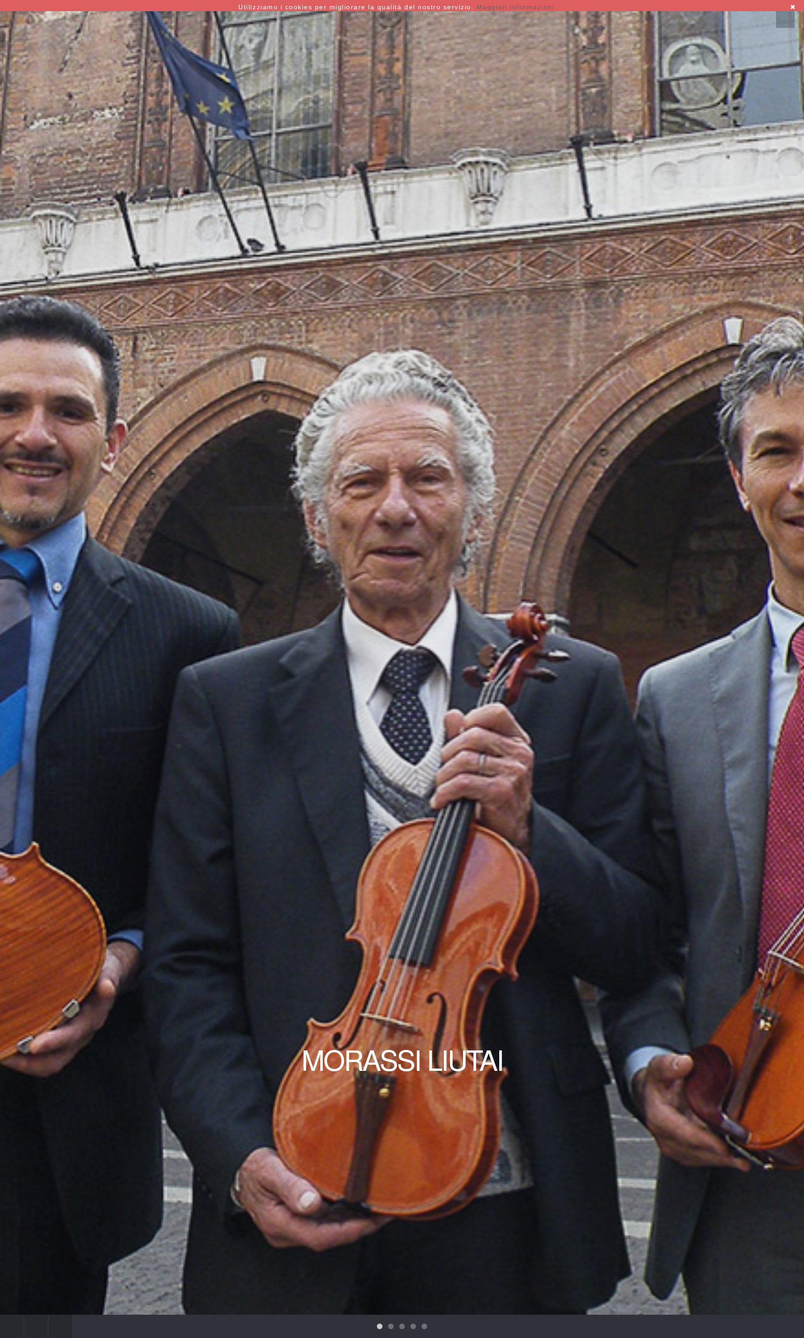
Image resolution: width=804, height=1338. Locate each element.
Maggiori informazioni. (516, 7)
